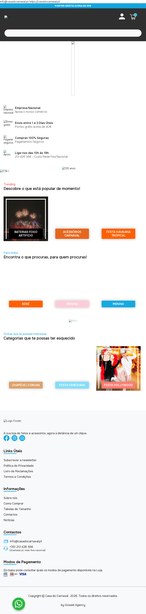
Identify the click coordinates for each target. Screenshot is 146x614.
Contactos (10, 514)
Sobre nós (10, 498)
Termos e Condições (17, 477)
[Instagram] (14, 438)
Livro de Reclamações (18, 471)
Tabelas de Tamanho (17, 509)
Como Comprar (14, 503)
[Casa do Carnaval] (18, 17)
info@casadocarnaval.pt (26, 541)
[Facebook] (7, 438)
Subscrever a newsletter (20, 460)
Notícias (9, 520)
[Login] (122, 17)
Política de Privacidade (19, 466)
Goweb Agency (75, 605)
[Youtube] (22, 438)
